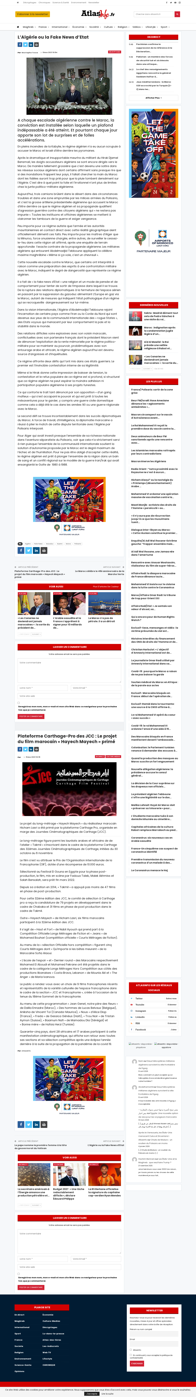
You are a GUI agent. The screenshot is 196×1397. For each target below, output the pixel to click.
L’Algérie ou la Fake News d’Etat (106, 1145)
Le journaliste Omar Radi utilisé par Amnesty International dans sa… (153, 662)
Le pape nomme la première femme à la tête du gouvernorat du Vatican (41, 1147)
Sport (164, 27)
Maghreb (28, 27)
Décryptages (29, 2)
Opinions (19, 1371)
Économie (78, 27)
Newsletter (94, 2)
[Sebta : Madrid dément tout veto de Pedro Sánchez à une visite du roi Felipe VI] (135, 316)
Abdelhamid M (145, 1086)
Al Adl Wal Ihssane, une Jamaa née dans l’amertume (152, 553)
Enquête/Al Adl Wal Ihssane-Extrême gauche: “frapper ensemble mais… (154, 542)
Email (132, 1339)
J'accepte (92, 1393)
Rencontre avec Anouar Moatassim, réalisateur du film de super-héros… (153, 564)
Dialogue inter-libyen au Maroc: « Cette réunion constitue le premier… (154, 531)
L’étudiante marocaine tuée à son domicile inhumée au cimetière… (152, 817)
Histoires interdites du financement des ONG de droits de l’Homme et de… (154, 640)
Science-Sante (23, 1365)
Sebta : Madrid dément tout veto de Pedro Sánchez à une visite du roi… (161, 316)
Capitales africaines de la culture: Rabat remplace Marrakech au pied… (154, 828)
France (43, 27)
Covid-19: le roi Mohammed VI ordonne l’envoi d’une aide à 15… (151, 727)
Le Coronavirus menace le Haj (149, 870)
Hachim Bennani (146, 1158)
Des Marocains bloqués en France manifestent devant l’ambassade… (153, 738)
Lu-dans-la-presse (53, 1333)
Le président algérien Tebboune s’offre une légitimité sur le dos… (151, 796)
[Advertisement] (154, 927)
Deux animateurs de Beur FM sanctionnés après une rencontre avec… (151, 439)
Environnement (78, 2)
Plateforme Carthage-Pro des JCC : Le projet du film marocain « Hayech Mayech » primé (40, 574)
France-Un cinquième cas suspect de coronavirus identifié (154, 850)
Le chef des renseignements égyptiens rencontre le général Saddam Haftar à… (153, 73)
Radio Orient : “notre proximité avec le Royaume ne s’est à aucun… (154, 470)
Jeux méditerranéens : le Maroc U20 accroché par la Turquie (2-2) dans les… (154, 85)
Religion (122, 27)
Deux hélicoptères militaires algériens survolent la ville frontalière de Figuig (156, 1065)
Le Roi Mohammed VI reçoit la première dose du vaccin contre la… (153, 427)
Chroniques (44, 2)
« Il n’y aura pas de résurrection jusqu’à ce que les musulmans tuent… (150, 519)
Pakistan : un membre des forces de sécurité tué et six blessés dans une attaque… (154, 60)
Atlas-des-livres (52, 1339)
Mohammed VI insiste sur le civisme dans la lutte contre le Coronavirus (153, 586)
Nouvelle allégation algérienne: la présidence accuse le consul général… (152, 772)
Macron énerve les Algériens (148, 461)
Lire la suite (107, 1394)
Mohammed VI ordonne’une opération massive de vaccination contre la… (154, 495)
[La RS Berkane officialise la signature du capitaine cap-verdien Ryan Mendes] (104, 1174)
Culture (108, 27)
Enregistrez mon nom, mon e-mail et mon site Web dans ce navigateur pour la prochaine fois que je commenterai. (67, 708)
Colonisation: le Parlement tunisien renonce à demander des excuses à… (154, 749)
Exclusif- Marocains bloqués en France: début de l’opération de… (151, 694)
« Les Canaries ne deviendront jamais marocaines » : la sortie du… (161, 360)
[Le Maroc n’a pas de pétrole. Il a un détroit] (104, 603)
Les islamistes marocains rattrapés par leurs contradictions (153, 452)
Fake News (38, 544)
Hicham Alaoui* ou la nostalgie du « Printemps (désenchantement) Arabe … (152, 483)
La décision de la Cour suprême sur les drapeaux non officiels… (153, 785)
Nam (140, 1061)
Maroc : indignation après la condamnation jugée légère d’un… (159, 331)
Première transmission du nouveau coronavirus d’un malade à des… (153, 861)
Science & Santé (61, 2)
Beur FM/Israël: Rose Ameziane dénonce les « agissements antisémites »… (150, 404)
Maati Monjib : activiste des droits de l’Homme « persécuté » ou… (153, 506)
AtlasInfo (137, 1350)
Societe (19, 1346)
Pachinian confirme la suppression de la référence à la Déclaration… (154, 48)
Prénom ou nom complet (141, 1329)
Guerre (59, 544)
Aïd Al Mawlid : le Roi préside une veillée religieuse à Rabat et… (158, 345)
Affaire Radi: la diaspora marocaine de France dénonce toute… (153, 575)
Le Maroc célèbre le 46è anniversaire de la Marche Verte (99, 573)
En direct (100, 756)
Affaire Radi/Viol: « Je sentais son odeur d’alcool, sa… (151, 607)
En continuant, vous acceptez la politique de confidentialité (151, 1356)
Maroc (68, 544)
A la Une (22, 593)
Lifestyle (151, 27)
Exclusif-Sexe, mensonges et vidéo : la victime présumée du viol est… (154, 629)
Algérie (27, 544)
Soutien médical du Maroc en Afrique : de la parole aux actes (154, 684)
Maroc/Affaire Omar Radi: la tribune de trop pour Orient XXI (153, 597)
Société (94, 27)
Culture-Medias (113, 756)
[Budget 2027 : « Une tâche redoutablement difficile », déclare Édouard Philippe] (69, 1174)
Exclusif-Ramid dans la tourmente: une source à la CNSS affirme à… (152, 705)
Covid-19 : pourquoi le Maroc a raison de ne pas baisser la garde (154, 673)
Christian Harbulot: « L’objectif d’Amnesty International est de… (151, 651)
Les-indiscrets (51, 1346)
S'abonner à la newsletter (32, 14)
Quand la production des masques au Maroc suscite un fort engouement (154, 760)
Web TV (47, 1352)
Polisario (77, 544)
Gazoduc (49, 544)
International (59, 27)
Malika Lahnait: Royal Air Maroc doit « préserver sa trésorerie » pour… (153, 806)
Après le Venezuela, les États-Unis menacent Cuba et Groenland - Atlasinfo (155, 1136)
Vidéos (136, 27)
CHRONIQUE (49, 1365)
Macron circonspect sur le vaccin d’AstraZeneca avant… (151, 416)
